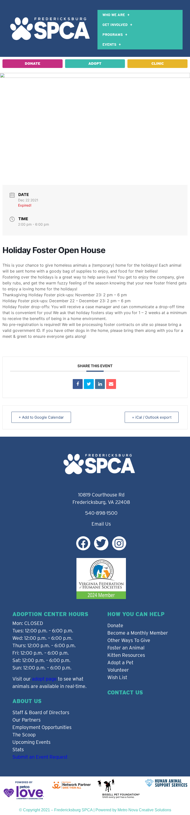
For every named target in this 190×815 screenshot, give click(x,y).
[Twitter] (101, 543)
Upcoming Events (31, 742)
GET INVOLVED (115, 25)
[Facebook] (83, 543)
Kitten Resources (126, 655)
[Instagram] (119, 543)
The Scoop (24, 735)
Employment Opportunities (41, 727)
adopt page (44, 679)
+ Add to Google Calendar (41, 417)
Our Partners (26, 720)
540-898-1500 (101, 513)
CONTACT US (125, 692)
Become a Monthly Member (137, 633)
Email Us (101, 524)
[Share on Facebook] (78, 384)
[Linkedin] (100, 384)
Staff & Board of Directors (40, 712)
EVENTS (109, 44)
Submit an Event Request (40, 757)
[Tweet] (89, 384)
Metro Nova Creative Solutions (144, 810)
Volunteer (118, 670)
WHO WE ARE (113, 15)
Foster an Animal (125, 648)
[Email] (111, 384)
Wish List (117, 677)
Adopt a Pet (120, 662)
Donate (115, 625)
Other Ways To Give (128, 640)
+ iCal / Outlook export (151, 417)
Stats (18, 749)
